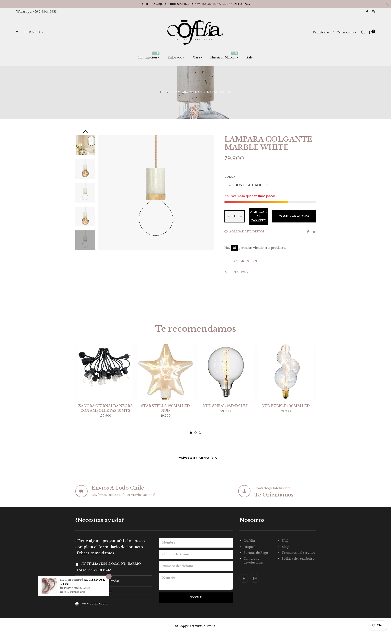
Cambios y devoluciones (254, 560)
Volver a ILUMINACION (197, 458)
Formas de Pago (256, 553)
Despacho (251, 547)
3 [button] (200, 432)
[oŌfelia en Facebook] (367, 11)
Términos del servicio (298, 553)
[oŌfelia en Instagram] (373, 11)
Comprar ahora (294, 216)
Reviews (240, 272)
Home (164, 92)
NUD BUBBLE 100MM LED (285, 406)
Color (229, 176)
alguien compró (72, 579)
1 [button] (191, 432)
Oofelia (249, 541)
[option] (105, 388)
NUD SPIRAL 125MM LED (225, 406)
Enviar (196, 597)
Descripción (244, 261)
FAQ (285, 541)
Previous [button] (85, 131)
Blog (285, 547)
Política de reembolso (298, 558)
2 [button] (195, 432)
